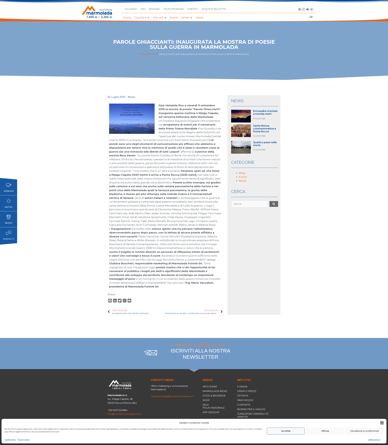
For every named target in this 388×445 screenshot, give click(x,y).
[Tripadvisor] (311, 9)
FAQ (143, 9)
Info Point (210, 386)
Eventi (243, 176)
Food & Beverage (214, 395)
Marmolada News (215, 391)
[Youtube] (307, 9)
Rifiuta (325, 430)
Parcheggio (245, 400)
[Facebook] (299, 9)
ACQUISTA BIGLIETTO (214, 9)
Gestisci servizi (374, 439)
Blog (242, 172)
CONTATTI (192, 9)
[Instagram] (303, 9)
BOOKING (154, 9)
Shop (206, 400)
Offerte (242, 395)
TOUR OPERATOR (174, 9)
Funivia (242, 386)
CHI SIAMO (131, 9)
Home (142, 54)
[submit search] (273, 204)
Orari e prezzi (246, 391)
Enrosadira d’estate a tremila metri (265, 112)
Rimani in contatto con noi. (200, 351)
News (152, 54)
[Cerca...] (249, 204)
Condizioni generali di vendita (252, 415)
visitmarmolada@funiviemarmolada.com (172, 396)
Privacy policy (24, 439)
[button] (381, 422)
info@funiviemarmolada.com (124, 413)
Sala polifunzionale (214, 406)
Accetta (285, 430)
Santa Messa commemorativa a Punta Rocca (264, 128)
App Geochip (211, 412)
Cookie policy (10, 439)
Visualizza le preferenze (364, 430)
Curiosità (243, 404)
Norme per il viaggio (251, 409)
